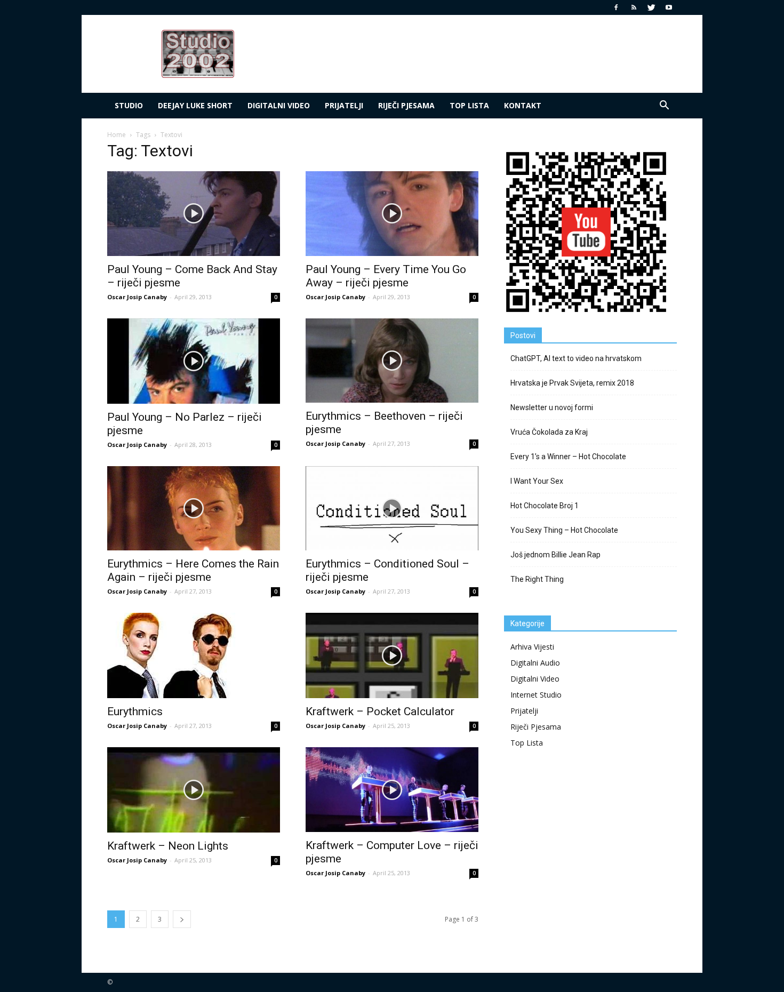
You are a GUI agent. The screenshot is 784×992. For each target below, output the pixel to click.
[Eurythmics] (193, 655)
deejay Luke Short (195, 105)
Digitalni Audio (535, 663)
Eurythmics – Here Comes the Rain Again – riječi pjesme (193, 570)
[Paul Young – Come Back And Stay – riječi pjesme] (193, 213)
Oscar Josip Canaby (137, 297)
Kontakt (522, 105)
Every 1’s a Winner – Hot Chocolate (568, 456)
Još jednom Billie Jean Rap (555, 554)
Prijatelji (344, 105)
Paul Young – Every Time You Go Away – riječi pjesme (386, 276)
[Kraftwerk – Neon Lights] (193, 790)
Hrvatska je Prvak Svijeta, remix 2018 (572, 383)
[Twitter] (651, 7)
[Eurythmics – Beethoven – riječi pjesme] (392, 360)
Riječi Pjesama (406, 105)
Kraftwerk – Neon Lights (167, 845)
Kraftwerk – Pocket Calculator (380, 711)
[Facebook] (616, 7)
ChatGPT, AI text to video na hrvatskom (576, 358)
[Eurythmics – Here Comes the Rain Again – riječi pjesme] (193, 508)
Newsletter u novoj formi (551, 407)
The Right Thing (537, 579)
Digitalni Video (278, 105)
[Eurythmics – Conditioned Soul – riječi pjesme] (392, 508)
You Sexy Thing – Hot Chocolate (564, 530)
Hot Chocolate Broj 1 (544, 505)
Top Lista (526, 743)
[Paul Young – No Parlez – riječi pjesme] (193, 361)
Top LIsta (469, 105)
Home (116, 134)
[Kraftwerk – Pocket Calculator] (392, 655)
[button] (664, 105)
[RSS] (634, 7)
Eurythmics (135, 711)
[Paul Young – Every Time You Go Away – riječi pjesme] (392, 213)
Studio (129, 105)
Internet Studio (536, 695)
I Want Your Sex (536, 481)
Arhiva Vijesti (532, 647)
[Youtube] (669, 7)
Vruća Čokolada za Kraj (549, 432)
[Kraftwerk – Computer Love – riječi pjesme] (392, 789)
